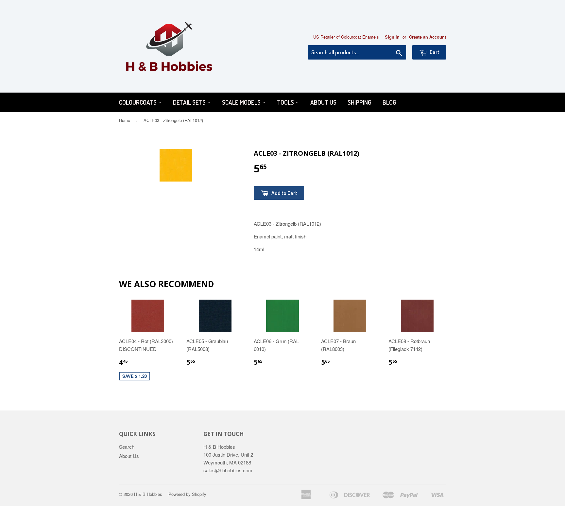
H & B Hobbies (148, 494)
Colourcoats (138, 102)
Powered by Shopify (187, 494)
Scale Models (242, 102)
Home (124, 120)
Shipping (359, 102)
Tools (286, 102)
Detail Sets (190, 102)
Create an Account (427, 37)
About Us (323, 102)
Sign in (392, 37)
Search (126, 446)
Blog (389, 102)
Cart (434, 51)
